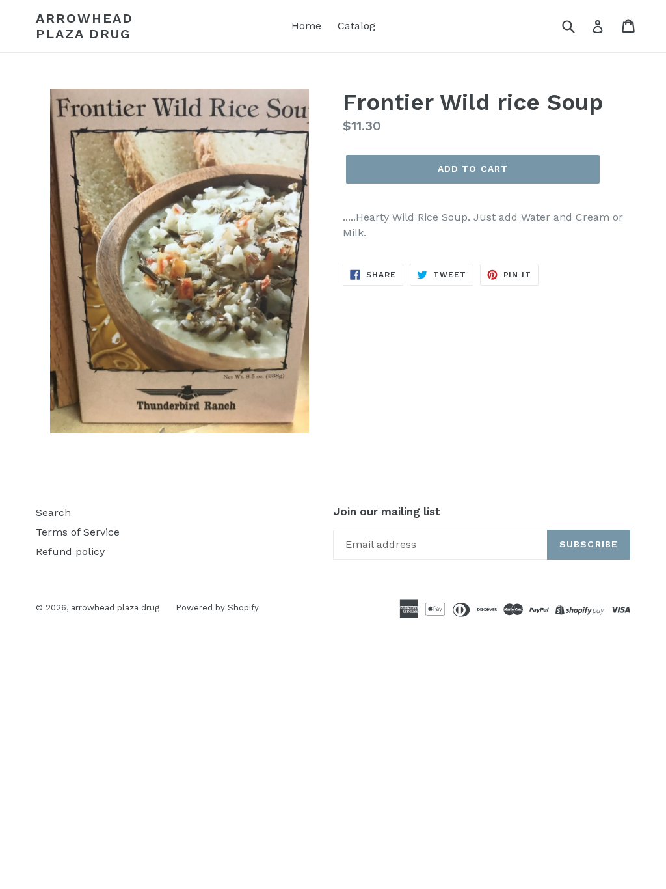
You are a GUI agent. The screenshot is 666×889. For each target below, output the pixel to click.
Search (53, 512)
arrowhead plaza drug (84, 26)
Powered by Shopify (217, 607)
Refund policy (70, 551)
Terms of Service (78, 532)
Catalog (356, 26)
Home (306, 26)
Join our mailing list (386, 511)
